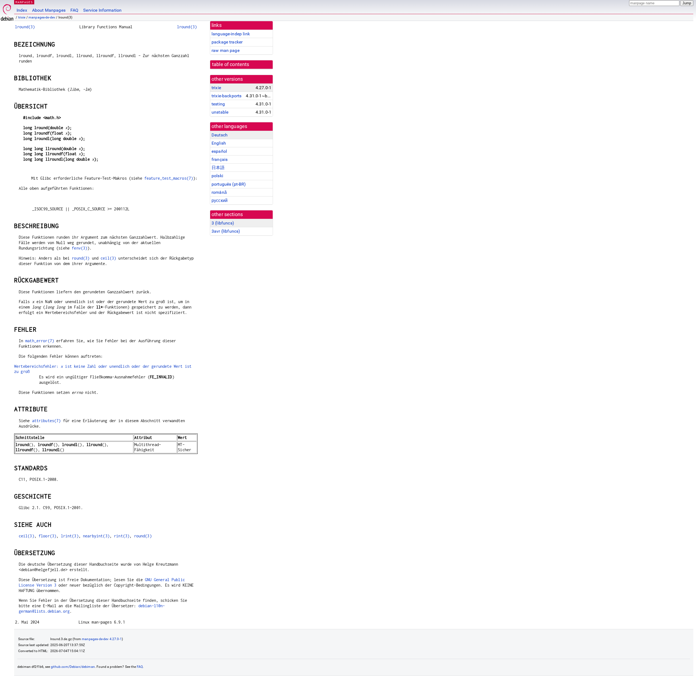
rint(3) (121, 536)
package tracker (227, 42)
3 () (223, 223)
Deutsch (220, 135)
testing (218, 104)
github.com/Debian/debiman (73, 667)
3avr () (226, 231)
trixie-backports (226, 95)
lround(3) (25, 26)
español (219, 151)
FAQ (74, 10)
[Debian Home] (7, 11)
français (220, 159)
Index (22, 10)
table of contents (230, 64)
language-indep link (231, 33)
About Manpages (49, 10)
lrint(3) (70, 536)
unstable (220, 112)
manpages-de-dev (42, 17)
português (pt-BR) (229, 184)
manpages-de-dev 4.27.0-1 (102, 639)
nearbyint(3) (96, 536)
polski (217, 175)
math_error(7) (39, 340)
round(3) (80, 258)
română (219, 192)
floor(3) (47, 536)
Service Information (102, 10)
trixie (22, 17)
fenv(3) (79, 248)
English (219, 143)
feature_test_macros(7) (168, 178)
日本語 (218, 167)
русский (220, 200)
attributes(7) (46, 420)
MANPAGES (24, 2)
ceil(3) (108, 258)
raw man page (226, 50)
